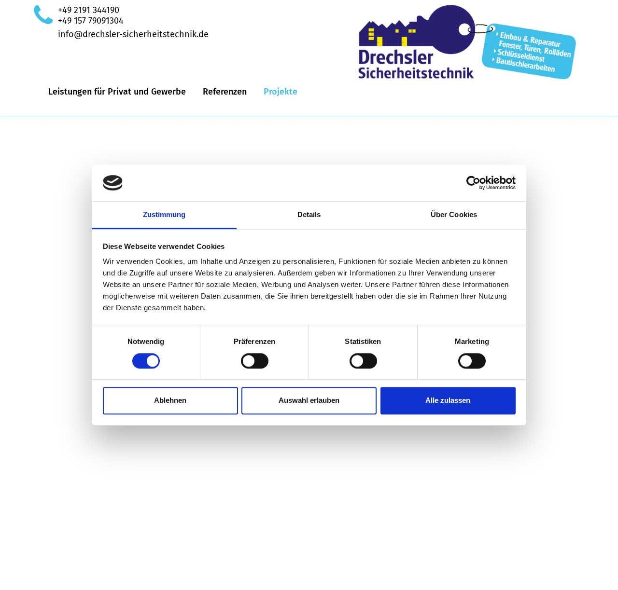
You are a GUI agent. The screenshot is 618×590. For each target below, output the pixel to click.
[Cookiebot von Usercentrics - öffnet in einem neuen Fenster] (473, 183)
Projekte (280, 91)
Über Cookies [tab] (454, 215)
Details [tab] (309, 215)
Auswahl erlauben (309, 400)
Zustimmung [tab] (164, 215)
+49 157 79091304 (91, 20)
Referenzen (225, 91)
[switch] (254, 361)
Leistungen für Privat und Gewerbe (117, 91)
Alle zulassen (447, 400)
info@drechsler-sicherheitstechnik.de (133, 34)
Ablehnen (170, 400)
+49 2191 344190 (88, 10)
